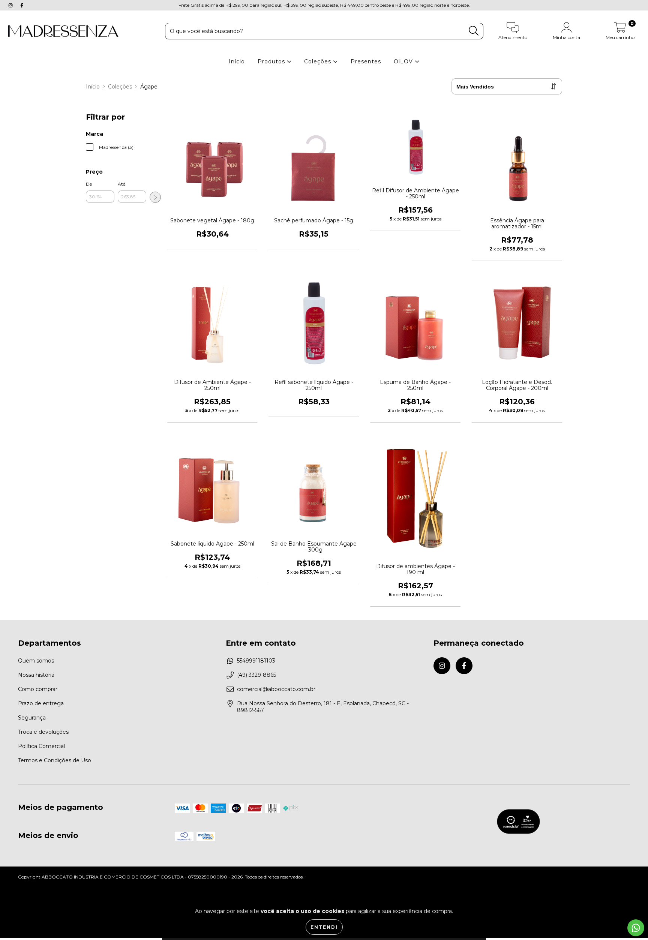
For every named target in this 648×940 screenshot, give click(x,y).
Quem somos (36, 660)
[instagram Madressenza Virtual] (11, 5)
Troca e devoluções (43, 732)
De (89, 184)
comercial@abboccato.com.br (276, 689)
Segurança (32, 717)
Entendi (324, 927)
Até (121, 184)
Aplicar (155, 197)
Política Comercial (41, 746)
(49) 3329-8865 (256, 675)
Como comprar (37, 689)
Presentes (366, 61)
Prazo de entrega (41, 703)
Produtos (272, 61)
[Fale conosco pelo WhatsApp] (635, 927)
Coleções (318, 61)
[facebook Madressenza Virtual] (22, 5)
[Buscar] (474, 31)
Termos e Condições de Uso (54, 760)
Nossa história (36, 675)
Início (237, 61)
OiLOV (404, 61)
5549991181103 (256, 660)
